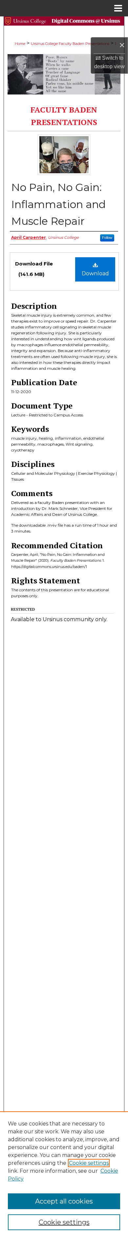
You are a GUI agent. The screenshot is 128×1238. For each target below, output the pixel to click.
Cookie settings (89, 1163)
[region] (64, 1174)
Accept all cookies (64, 1201)
